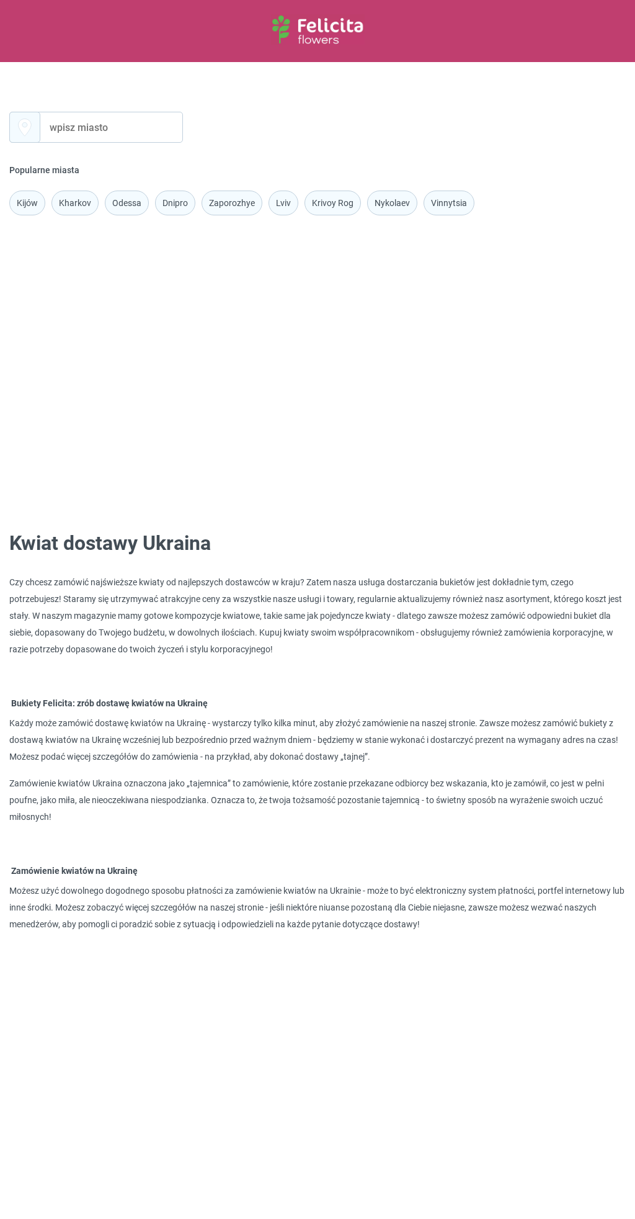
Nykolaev (392, 203)
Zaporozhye (232, 203)
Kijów (27, 203)
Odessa (126, 203)
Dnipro (175, 203)
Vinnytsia (449, 203)
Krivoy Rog (332, 203)
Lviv (283, 203)
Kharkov (75, 203)
